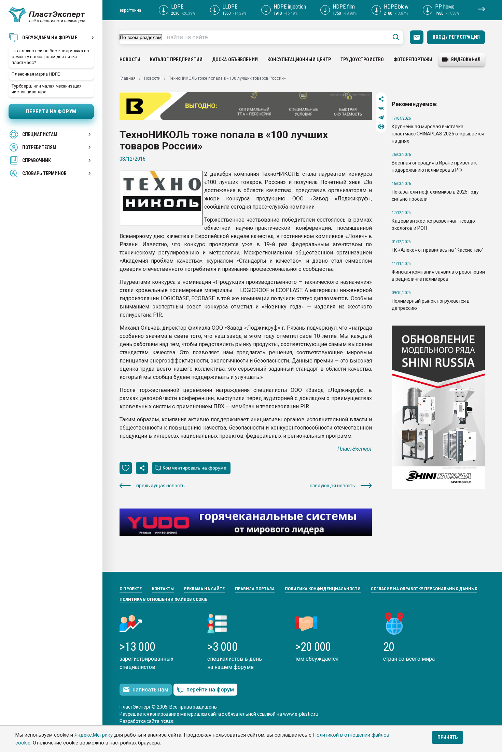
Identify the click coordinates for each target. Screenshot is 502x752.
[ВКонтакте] (381, 108)
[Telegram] (381, 117)
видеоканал (465, 59)
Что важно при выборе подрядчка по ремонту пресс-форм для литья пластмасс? (50, 56)
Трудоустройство (362, 59)
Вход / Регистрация (456, 37)
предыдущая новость (160, 485)
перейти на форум (210, 689)
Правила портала (255, 588)
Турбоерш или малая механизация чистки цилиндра (47, 88)
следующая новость (332, 485)
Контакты (163, 588)
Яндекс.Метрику (93, 735)
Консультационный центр (299, 59)
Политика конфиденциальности (323, 588)
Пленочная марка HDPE (35, 74)
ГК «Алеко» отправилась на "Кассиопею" (438, 250)
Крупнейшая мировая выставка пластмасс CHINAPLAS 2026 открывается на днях (438, 134)
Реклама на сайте (204, 588)
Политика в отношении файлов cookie (163, 599)
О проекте (131, 588)
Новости (130, 59)
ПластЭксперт (354, 449)
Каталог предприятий (176, 59)
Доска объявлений (235, 59)
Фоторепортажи (413, 59)
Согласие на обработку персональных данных (424, 588)
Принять (447, 737)
